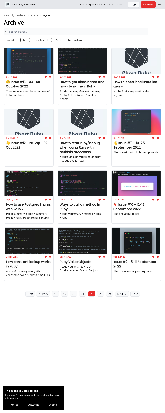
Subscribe (148, 4)
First (30, 294)
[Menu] (159, 4)
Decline (53, 404)
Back (45, 294)
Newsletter (11, 40)
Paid (25, 40)
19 (64, 294)
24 (109, 294)
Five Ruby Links (75, 40)
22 (91, 294)
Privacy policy (23, 394)
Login (133, 4)
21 (82, 294)
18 (55, 294)
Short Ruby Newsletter (15, 15)
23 (100, 294)
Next (120, 294)
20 (73, 294)
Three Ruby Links (41, 40)
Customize (33, 404)
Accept (14, 404)
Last (135, 294)
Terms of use (42, 394)
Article (59, 40)
